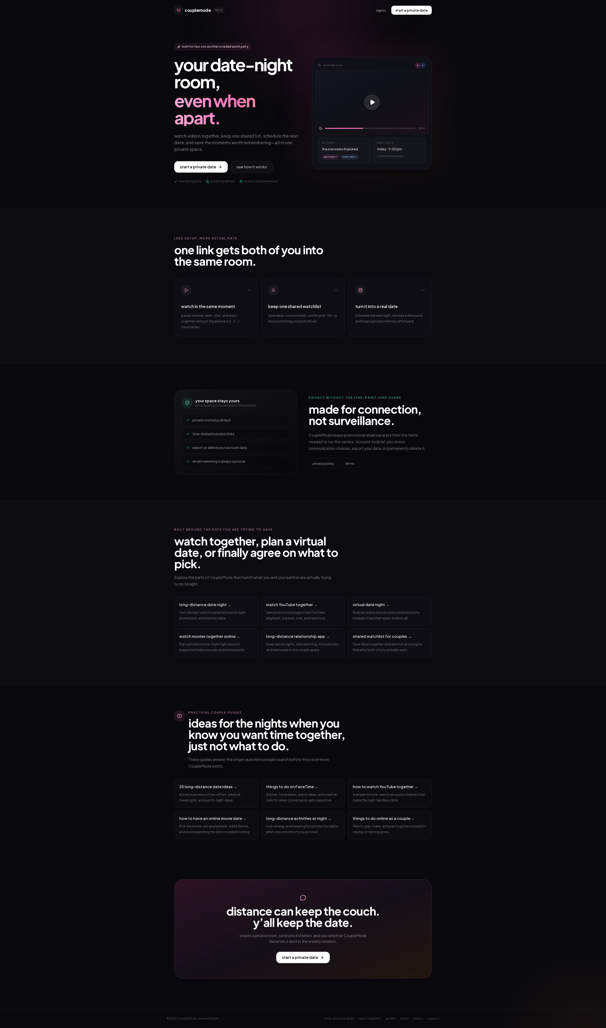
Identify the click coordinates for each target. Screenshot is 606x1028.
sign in (381, 10)
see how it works (251, 166)
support (433, 1018)
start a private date (411, 10)
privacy (418, 1018)
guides (391, 1018)
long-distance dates (339, 1018)
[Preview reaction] (371, 102)
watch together (370, 1018)
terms (349, 463)
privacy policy (323, 463)
